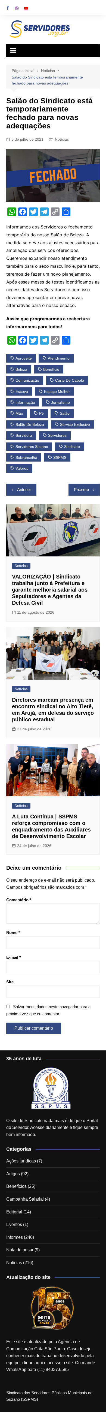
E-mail (13, 957)
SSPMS (59, 457)
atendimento (59, 358)
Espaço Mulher (57, 391)
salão (65, 413)
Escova (21, 391)
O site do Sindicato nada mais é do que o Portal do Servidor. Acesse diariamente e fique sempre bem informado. (52, 1127)
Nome (13, 932)
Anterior (24, 489)
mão (19, 413)
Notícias (62, 139)
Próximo (81, 489)
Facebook (8, 8)
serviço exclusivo (75, 424)
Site (10, 982)
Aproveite (23, 358)
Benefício (51, 369)
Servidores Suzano (31, 446)
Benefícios (16, 1186)
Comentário (18, 899)
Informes (14, 1237)
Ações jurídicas (21, 1161)
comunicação (27, 380)
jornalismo (60, 402)
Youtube (26, 8)
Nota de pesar (19, 1250)
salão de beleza (29, 424)
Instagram (17, 8)
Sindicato (72, 446)
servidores (57, 435)
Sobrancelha (26, 457)
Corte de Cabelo (69, 380)
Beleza (21, 369)
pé (41, 413)
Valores (21, 468)
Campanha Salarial (25, 1199)
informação (25, 402)
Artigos (13, 1173)
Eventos (14, 1224)
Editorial (14, 1212)
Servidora (23, 435)
